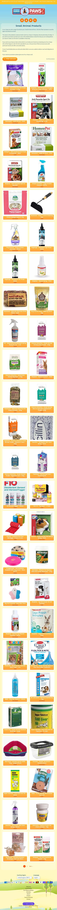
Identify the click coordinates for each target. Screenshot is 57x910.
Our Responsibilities (28, 890)
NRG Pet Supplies (28, 905)
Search (28, 894)
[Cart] (31, 20)
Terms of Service (28, 897)
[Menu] (22, 20)
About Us (28, 887)
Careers (28, 895)
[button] (9, 59)
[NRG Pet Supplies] (28, 11)
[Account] (26, 20)
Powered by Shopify (28, 907)
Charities (28, 892)
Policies (28, 899)
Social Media (28, 888)
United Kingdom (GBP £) (24, 877)
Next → (31, 866)
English (36, 877)
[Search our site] (35, 20)
